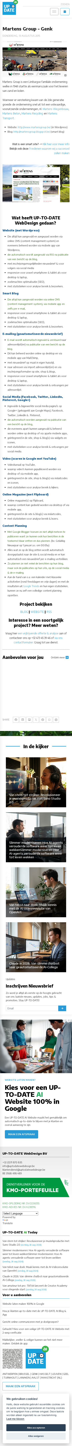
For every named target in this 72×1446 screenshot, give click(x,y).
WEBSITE (37, 612)
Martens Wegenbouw (55, 109)
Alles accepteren (36, 1427)
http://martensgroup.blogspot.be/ (32, 131)
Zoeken (65, 4)
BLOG (24, 612)
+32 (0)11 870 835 (12, 1162)
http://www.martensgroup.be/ (34, 127)
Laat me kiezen (15, 1418)
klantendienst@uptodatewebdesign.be (24, 1169)
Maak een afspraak (21, 1134)
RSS (49, 612)
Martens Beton (11, 113)
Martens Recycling (32, 113)
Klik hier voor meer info (56, 144)
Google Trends (31, 586)
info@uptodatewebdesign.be (19, 1165)
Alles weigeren (36, 1436)
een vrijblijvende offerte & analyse (38, 633)
